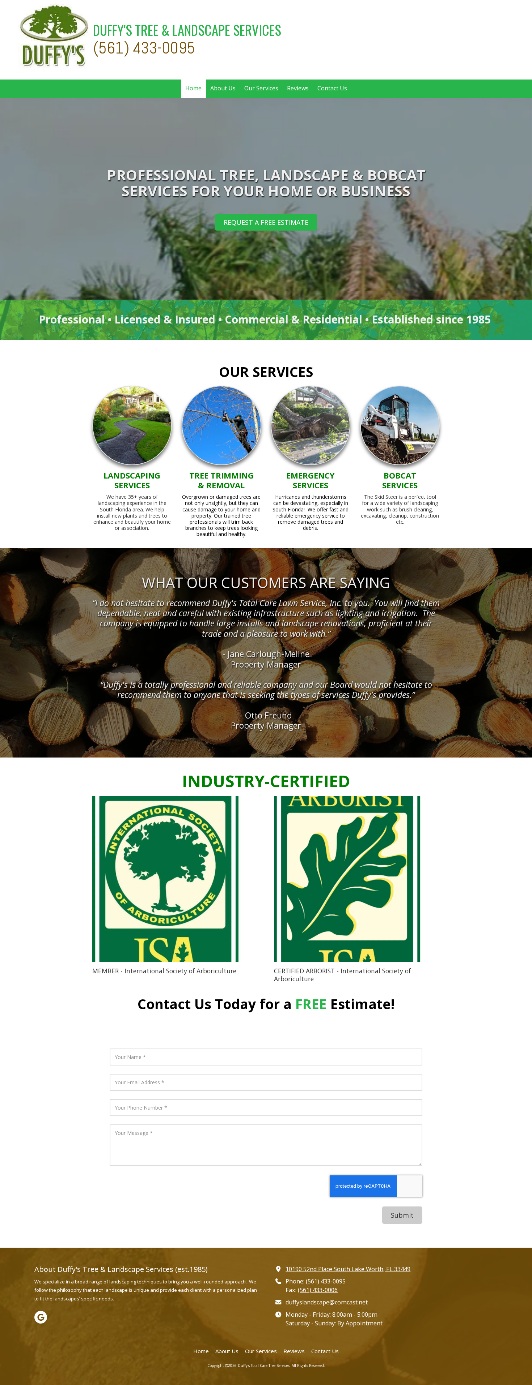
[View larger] (175, 879)
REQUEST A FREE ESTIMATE (266, 222)
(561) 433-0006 (318, 1290)
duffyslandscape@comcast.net (327, 1302)
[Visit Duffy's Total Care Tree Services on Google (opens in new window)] (40, 1317)
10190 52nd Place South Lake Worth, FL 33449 (348, 1269)
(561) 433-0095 (326, 1281)
